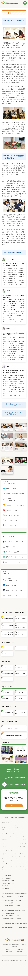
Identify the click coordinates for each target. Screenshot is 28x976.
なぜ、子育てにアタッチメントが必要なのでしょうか (20, 619)
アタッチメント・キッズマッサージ (20, 840)
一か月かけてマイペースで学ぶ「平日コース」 (14, 413)
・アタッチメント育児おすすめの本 (10, 915)
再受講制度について (6, 678)
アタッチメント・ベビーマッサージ (20, 837)
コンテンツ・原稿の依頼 (14, 728)
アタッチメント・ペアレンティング (8, 861)
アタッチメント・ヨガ (20, 846)
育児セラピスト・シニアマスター (8, 870)
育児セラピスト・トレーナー (20, 870)
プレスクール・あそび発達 (8, 857)
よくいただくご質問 (19, 692)
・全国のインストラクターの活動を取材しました (14, 910)
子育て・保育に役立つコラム (7, 713)
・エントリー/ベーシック (8, 833)
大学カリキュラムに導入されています (7, 626)
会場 (3, 829)
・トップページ (5, 817)
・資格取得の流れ (23, 817)
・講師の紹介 (14, 817)
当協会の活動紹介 (5, 698)
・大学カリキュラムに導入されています (11, 900)
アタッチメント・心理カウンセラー (8, 854)
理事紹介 (17, 825)
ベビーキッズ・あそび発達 (20, 844)
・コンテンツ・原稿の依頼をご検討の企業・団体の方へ (14, 924)
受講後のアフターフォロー (20, 673)
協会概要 (17, 827)
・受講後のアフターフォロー (9, 883)
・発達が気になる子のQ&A (8, 913)
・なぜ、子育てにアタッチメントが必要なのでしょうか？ (14, 897)
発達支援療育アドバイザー (8, 867)
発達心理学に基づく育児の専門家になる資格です (7, 619)
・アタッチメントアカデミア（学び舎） (11, 905)
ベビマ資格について (19, 667)
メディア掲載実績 (18, 698)
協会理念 (4, 827)
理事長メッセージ (6, 825)
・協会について (5, 822)
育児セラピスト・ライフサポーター (20, 857)
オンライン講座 (18, 648)
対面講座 (3, 648)
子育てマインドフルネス (20, 853)
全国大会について (5, 692)
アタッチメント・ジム (7, 843)
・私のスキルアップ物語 (7, 903)
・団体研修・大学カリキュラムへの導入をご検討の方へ (14, 928)
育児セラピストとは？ (6, 667)
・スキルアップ (5, 863)
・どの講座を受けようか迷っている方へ (11, 918)
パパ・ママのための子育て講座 (20, 713)
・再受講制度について (7, 886)
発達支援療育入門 (6, 839)
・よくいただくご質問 (7, 878)
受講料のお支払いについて (7, 673)
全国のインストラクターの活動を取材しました (20, 633)
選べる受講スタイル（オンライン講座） (13, 404)
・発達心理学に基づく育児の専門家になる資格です (14, 893)
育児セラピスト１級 (19, 866)
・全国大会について (6, 888)
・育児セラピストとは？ (7, 875)
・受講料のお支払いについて (9, 880)
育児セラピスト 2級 (7, 836)
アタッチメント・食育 (7, 846)
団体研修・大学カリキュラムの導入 (14, 735)
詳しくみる (14, 805)
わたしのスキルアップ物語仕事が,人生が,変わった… (7, 633)
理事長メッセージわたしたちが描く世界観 (20, 626)
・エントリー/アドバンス (8, 850)
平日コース (4, 653)
